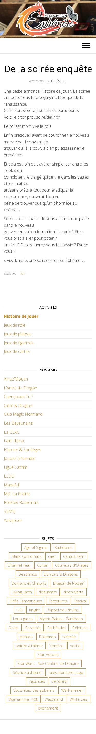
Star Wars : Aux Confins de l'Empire (48, 663)
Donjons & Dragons (61, 574)
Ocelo (13, 627)
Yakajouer (13, 520)
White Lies (79, 699)
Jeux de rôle (14, 325)
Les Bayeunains (18, 423)
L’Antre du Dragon (20, 388)
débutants (48, 591)
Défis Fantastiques (26, 600)
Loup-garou (23, 618)
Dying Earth (22, 591)
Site (22, 273)
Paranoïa (33, 627)
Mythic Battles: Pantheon (61, 618)
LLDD (9, 476)
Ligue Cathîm (15, 467)
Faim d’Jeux (14, 441)
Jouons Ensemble (19, 458)
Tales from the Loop (65, 672)
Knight (34, 609)
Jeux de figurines (19, 343)
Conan (42, 565)
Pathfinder (56, 627)
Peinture (80, 627)
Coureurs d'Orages (72, 565)
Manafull (12, 485)
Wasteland (54, 699)
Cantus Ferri (73, 556)
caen (52, 556)
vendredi (59, 681)
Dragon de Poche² (68, 583)
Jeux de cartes (17, 351)
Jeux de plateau (18, 334)
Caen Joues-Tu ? (18, 396)
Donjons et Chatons (29, 583)
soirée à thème (29, 645)
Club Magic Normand (23, 414)
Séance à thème (27, 672)
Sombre (56, 645)
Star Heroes (48, 654)
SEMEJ (10, 511)
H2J (20, 609)
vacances (37, 681)
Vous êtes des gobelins (34, 690)
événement (48, 708)
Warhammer (72, 690)
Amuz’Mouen (16, 379)
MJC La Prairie (17, 494)
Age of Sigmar (36, 547)
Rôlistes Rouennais (21, 502)
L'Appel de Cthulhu (62, 609)
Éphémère (58, 81)
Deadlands (27, 574)
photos (26, 636)
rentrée (69, 636)
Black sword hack (26, 556)
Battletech (63, 547)
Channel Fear (18, 565)
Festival (80, 600)
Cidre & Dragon (18, 405)
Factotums (58, 600)
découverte (73, 591)
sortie (75, 645)
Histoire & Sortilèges (22, 449)
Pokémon (47, 636)
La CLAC (11, 432)
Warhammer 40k (23, 699)
